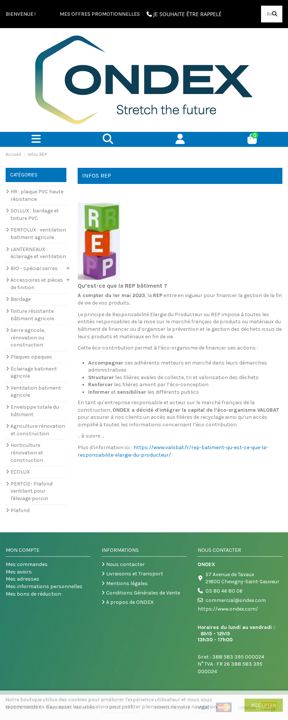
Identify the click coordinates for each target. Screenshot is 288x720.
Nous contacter (125, 564)
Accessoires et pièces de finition (36, 284)
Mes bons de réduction (33, 594)
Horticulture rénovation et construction (26, 452)
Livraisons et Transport (134, 574)
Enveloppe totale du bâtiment (34, 411)
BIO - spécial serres (34, 268)
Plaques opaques (31, 357)
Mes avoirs (19, 572)
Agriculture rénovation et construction (37, 430)
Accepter (263, 705)
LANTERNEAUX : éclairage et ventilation (38, 253)
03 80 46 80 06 (224, 591)
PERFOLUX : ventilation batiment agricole (38, 233)
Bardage (20, 299)
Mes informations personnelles (44, 586)
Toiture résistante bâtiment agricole (32, 315)
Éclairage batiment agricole (33, 372)
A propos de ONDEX (130, 602)
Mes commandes (27, 564)
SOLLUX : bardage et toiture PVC (34, 214)
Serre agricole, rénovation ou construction (27, 337)
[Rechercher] (274, 14)
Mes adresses (22, 579)
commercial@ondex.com (236, 600)
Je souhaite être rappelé (187, 14)
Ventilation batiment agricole (35, 392)
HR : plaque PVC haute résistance (36, 195)
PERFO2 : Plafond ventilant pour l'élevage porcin (31, 491)
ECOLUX (20, 472)
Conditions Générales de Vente (143, 593)
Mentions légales (127, 583)
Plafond (20, 510)
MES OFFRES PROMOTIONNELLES (100, 14)
